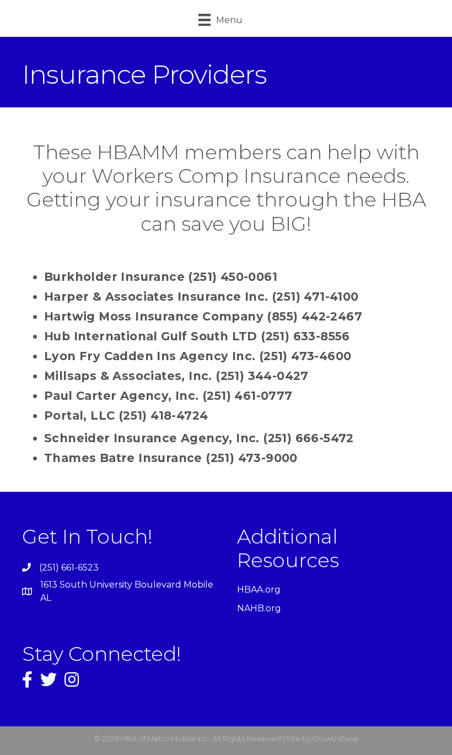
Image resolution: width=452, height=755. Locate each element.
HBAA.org (259, 589)
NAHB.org (259, 608)
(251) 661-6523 (69, 567)
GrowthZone (335, 738)
